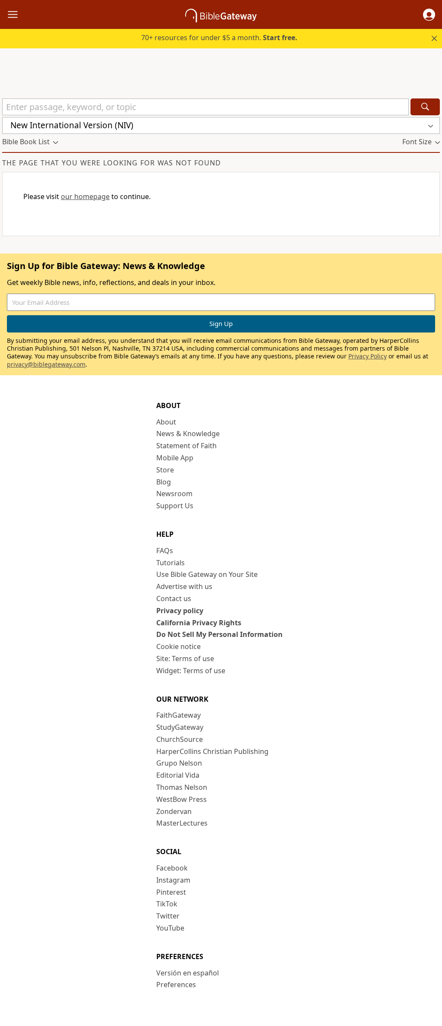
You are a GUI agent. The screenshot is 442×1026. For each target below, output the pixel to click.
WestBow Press (181, 799)
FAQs (164, 550)
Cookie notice (178, 646)
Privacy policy (179, 610)
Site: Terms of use (185, 658)
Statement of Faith (186, 445)
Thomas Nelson (181, 787)
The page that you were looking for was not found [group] (111, 163)
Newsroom (174, 493)
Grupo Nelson (179, 763)
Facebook (172, 868)
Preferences (176, 984)
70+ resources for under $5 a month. (219, 37)
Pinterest (171, 892)
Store (165, 470)
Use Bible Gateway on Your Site (207, 574)
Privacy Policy (367, 356)
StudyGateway (179, 727)
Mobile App (174, 457)
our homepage (85, 196)
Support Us (174, 505)
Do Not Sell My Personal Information (219, 634)
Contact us (173, 598)
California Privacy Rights (198, 622)
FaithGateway (178, 715)
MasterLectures (182, 823)
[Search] (425, 106)
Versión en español (187, 973)
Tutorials (170, 562)
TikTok (166, 904)
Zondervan (174, 811)
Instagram (173, 880)
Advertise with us (184, 586)
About (166, 422)
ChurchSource (179, 739)
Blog (163, 482)
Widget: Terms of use (190, 670)
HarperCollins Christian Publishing (212, 751)
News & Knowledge (188, 433)
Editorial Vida (177, 775)
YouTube (170, 928)
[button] (429, 15)
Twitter (168, 916)
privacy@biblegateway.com (46, 364)
